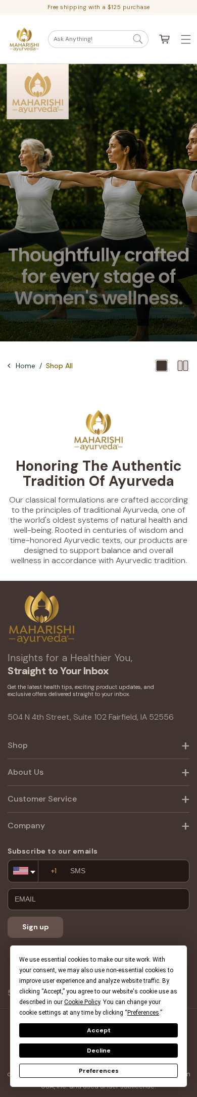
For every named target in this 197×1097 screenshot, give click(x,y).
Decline (99, 1050)
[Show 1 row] (162, 366)
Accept (99, 1030)
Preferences (99, 1071)
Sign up (35, 926)
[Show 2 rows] (183, 366)
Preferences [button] (143, 1012)
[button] (98, 39)
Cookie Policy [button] (82, 1002)
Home (25, 365)
